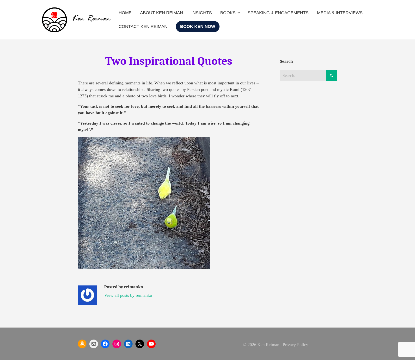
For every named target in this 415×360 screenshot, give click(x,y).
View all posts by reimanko (128, 295)
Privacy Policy (295, 344)
